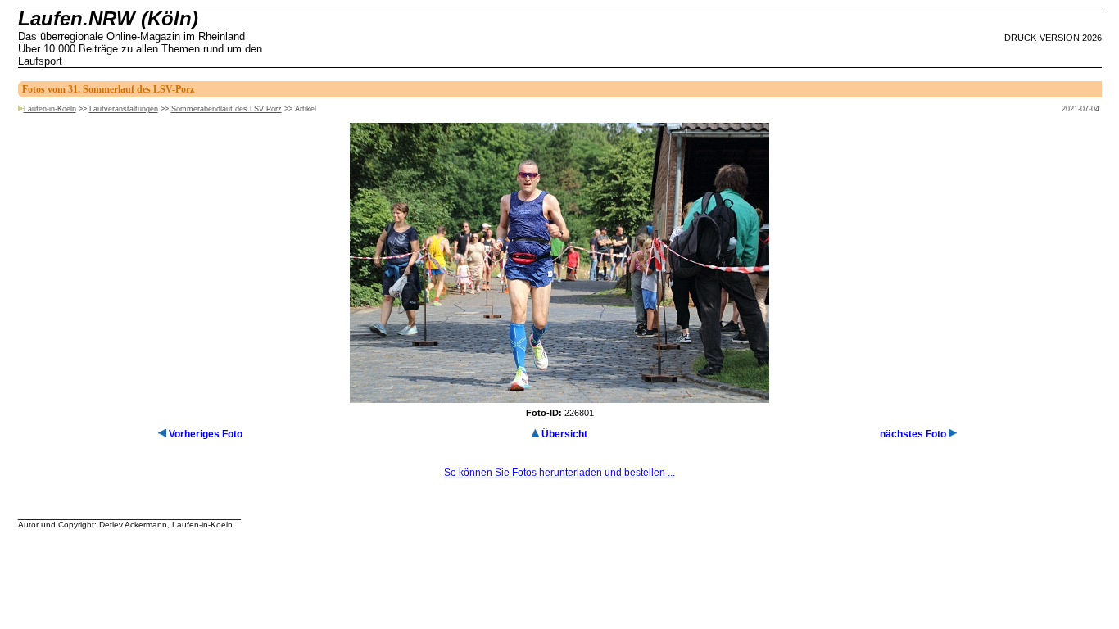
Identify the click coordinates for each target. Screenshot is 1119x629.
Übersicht (564, 434)
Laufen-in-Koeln (50, 109)
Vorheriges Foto (205, 434)
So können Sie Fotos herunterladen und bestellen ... (559, 472)
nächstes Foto (913, 434)
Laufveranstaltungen (123, 109)
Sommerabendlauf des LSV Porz (226, 109)
